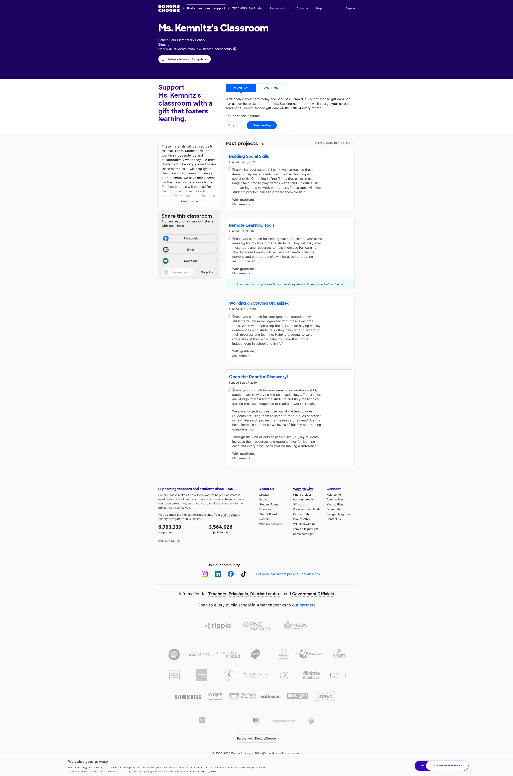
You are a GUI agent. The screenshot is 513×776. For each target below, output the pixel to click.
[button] (184, 59)
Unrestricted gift (303, 534)
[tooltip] (235, 48)
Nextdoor (190, 261)
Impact (264, 499)
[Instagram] (204, 574)
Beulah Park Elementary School (182, 40)
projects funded (220, 529)
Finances (265, 509)
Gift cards (299, 504)
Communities (335, 499)
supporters (169, 529)
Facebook (191, 238)
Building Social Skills (249, 156)
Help (319, 8)
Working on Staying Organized (259, 303)
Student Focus (268, 504)
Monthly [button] (241, 87)
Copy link (207, 272)
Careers (264, 519)
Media (331, 504)
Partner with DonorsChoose (256, 738)
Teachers (217, 593)
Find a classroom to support (206, 8)
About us (303, 8)
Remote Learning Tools (252, 225)
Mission (264, 494)
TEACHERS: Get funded (247, 8)
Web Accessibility (270, 524)
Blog (340, 504)
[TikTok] (243, 574)
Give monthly (301, 519)
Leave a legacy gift (305, 528)
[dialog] (256, 765)
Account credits (303, 499)
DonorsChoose (169, 8)
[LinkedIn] (217, 574)
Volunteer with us (304, 524)
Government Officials (313, 593)
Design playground (339, 514)
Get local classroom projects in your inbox (288, 574)
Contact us (334, 519)
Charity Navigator (169, 518)
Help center (334, 494)
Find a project (302, 494)
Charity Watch (230, 514)
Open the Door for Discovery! (258, 376)
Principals (238, 593)
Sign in (350, 8)
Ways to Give (303, 489)
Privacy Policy (208, 771)
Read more (189, 201)
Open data (334, 509)
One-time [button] (271, 87)
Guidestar (195, 518)
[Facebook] (230, 574)
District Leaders (266, 593)
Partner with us (280, 8)
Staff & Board (268, 514)
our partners (303, 605)
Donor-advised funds (306, 509)
